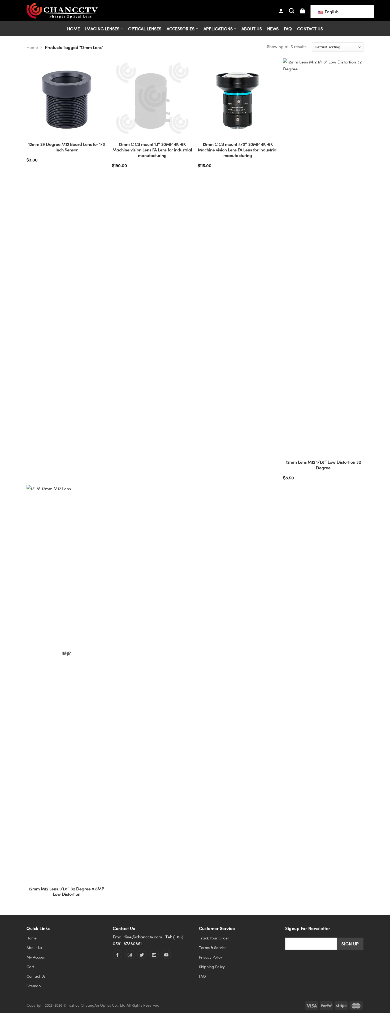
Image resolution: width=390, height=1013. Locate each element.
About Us (251, 28)
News (273, 28)
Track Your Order (214, 938)
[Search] (291, 10)
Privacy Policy (210, 957)
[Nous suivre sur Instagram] (130, 954)
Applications (218, 28)
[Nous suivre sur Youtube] (166, 954)
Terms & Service (213, 947)
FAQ (288, 28)
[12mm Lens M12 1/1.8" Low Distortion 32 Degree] (323, 257)
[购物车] (302, 10)
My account (37, 957)
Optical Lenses (144, 28)
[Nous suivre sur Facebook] (117, 954)
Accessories (180, 28)
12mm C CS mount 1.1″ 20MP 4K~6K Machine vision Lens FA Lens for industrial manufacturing (152, 150)
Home (73, 28)
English (331, 11)
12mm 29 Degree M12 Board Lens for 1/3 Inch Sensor (66, 147)
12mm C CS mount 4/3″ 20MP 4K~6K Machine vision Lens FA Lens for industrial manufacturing (238, 150)
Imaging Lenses (102, 28)
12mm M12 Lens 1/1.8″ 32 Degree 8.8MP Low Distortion (66, 891)
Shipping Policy (212, 966)
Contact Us (310, 28)
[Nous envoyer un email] (154, 954)
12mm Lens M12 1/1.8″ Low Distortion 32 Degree (323, 464)
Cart (30, 966)
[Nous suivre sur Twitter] (142, 954)
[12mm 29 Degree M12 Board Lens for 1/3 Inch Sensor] (67, 98)
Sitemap (34, 985)
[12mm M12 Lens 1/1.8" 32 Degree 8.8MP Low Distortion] (67, 684)
